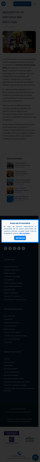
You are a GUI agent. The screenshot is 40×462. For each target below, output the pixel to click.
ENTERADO (20, 238)
